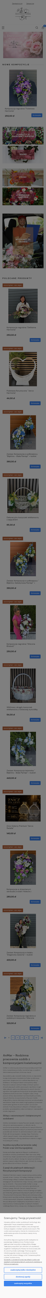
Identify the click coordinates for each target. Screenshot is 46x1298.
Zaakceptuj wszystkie (23, 1283)
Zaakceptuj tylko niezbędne (23, 1270)
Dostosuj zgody (23, 1277)
